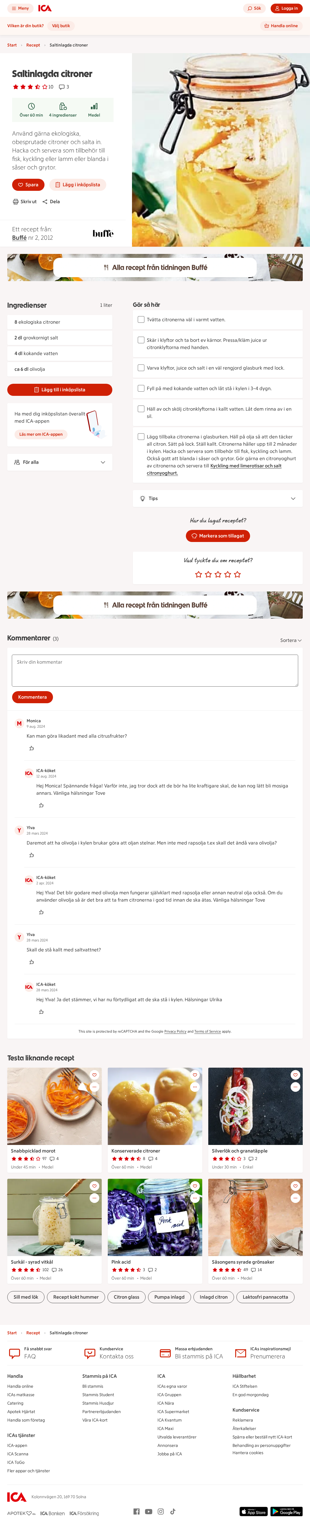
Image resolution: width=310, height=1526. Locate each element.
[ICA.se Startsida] (45, 8)
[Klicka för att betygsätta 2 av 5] (208, 574)
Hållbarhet (244, 1376)
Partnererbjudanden (101, 1411)
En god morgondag (250, 1394)
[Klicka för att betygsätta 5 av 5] (237, 574)
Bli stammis (92, 1386)
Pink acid (121, 1262)
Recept (33, 45)
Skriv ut (29, 201)
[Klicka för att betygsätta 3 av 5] (218, 574)
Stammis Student (98, 1394)
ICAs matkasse (21, 1394)
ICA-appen (17, 1445)
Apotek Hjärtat (21, 1411)
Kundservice (245, 1410)
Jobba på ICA (169, 1454)
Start (12, 45)
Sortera (288, 640)
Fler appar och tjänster (28, 1470)
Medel (94, 115)
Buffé (19, 237)
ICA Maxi (165, 1428)
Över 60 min (31, 115)
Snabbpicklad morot (33, 1151)
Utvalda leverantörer (176, 1437)
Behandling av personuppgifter (261, 1445)
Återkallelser (244, 1428)
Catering (15, 1403)
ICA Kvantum (169, 1420)
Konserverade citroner (135, 1151)
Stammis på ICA (99, 1376)
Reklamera (242, 1420)
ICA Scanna (17, 1454)
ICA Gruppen (169, 1394)
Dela (55, 201)
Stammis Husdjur (98, 1403)
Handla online (20, 1386)
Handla (15, 1376)
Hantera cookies (247, 1452)
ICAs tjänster (21, 1435)
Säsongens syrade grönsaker (243, 1262)
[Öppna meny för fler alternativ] (94, 1087)
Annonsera (167, 1445)
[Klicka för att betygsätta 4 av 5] (227, 574)
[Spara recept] (94, 1075)
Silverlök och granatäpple (240, 1151)
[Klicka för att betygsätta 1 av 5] (198, 574)
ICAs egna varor (172, 1386)
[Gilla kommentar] (31, 748)
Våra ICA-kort (94, 1420)
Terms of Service (207, 1031)
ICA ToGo (16, 1462)
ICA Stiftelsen (244, 1386)
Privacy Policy (175, 1031)
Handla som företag (26, 1420)
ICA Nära (165, 1403)
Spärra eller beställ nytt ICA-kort (262, 1437)
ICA (161, 1376)
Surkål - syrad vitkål (32, 1262)
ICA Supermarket (173, 1411)
